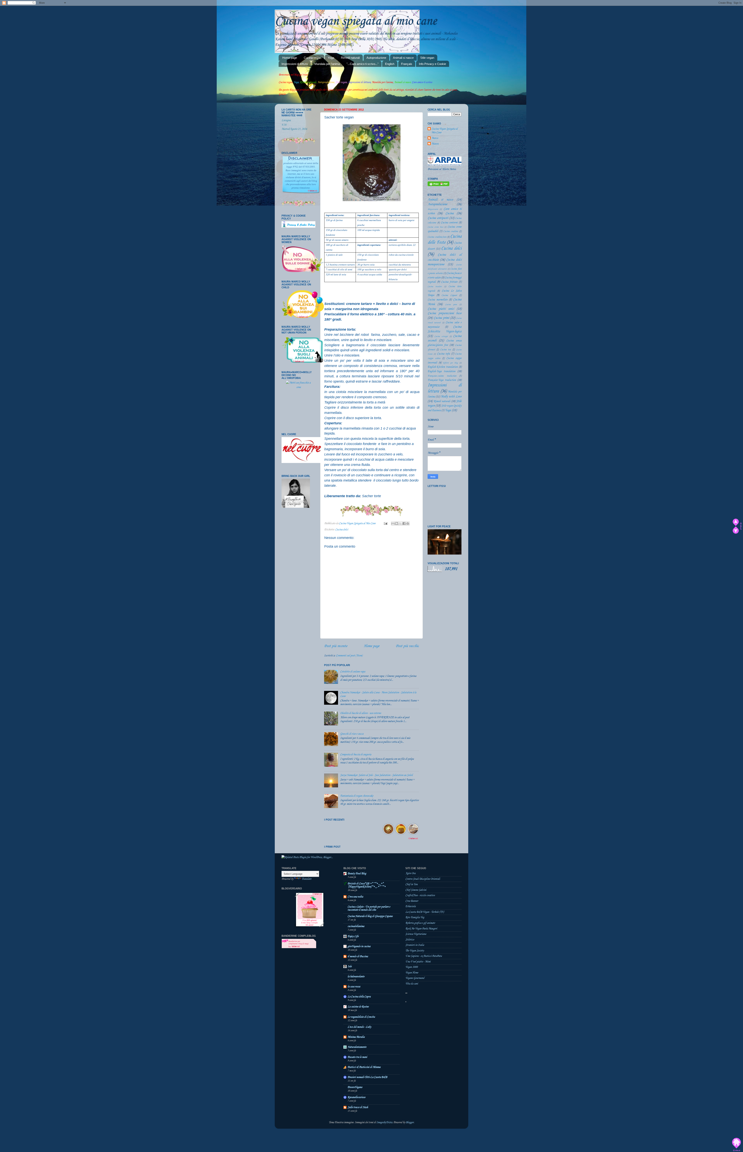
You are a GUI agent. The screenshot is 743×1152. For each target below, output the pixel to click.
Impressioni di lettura (295, 64)
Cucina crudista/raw (437, 236)
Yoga (331, 57)
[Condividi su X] (400, 523)
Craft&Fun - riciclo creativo (420, 895)
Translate (306, 879)
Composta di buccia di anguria (355, 754)
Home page (289, 57)
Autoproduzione (376, 57)
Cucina (449, 213)
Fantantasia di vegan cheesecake (356, 796)
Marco (434, 138)
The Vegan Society (414, 950)
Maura (434, 143)
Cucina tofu (443, 354)
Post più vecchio (407, 646)
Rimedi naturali (350, 57)
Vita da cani (411, 983)
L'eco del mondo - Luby (359, 1027)
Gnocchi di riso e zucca (351, 734)
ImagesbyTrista (384, 1122)
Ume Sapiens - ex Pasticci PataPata (423, 956)
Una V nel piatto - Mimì (418, 961)
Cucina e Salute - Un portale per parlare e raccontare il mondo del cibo (369, 908)
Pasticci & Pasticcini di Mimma (364, 1067)
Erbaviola (410, 906)
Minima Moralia (356, 1037)
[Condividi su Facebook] (404, 523)
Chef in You (411, 884)
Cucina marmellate (438, 299)
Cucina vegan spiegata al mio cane (356, 21)
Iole (350, 966)
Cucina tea (445, 349)
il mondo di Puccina (358, 956)
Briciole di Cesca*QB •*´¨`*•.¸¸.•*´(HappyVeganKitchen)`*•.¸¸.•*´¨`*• (367, 885)
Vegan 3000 (411, 967)
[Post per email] (385, 523)
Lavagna (286, 120)
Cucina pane (451, 304)
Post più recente (335, 646)
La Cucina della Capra (359, 996)
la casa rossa (354, 986)
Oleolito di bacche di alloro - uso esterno (360, 713)
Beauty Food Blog (357, 873)
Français (406, 64)
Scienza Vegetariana (415, 934)
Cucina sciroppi (441, 336)
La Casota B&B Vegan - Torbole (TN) (424, 912)
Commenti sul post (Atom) (349, 655)
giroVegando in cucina (359, 946)
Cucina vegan (312, 57)
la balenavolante (356, 976)
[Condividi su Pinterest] (408, 523)
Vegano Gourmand (414, 978)
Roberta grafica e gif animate (420, 923)
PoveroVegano (355, 1087)
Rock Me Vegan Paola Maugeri (421, 928)
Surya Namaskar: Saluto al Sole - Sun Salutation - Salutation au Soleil (376, 775)
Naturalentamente (357, 1047)
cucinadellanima (356, 926)
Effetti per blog (450, 363)
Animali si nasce (403, 57)
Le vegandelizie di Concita (361, 1017)
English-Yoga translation (441, 371)
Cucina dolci (341, 529)
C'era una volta (355, 896)
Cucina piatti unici (441, 309)
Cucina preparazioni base (444, 313)
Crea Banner (411, 901)
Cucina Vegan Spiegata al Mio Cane (444, 130)
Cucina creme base (435, 227)
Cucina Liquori (449, 295)
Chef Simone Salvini (415, 890)
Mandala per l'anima (327, 64)
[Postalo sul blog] (397, 523)
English (389, 64)
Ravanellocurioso (356, 1097)
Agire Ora (410, 873)
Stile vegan (427, 57)
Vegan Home (411, 972)
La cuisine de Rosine (358, 1006)
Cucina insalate (435, 286)
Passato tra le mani (357, 1057)
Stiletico (409, 939)
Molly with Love (451, 397)
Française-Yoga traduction (442, 380)
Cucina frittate (449, 282)
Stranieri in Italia (414, 945)
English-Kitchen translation (443, 367)
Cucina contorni (449, 222)
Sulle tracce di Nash (358, 1107)
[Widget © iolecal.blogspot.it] (741, 529)
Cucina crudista (450, 231)
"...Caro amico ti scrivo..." (362, 64)
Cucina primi (441, 318)
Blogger (410, 1122)
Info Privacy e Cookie (432, 64)
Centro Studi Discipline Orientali (422, 879)
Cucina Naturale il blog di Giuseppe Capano (370, 916)
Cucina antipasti (438, 218)
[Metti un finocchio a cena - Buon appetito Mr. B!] (298, 404)
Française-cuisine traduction (442, 375)
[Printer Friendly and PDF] (438, 185)
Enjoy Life (353, 936)
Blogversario (433, 209)
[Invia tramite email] (393, 523)
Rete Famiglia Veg (414, 917)
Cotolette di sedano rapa (352, 671)
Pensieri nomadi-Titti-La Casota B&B (367, 1077)
